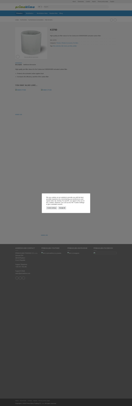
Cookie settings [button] (51, 208)
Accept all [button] (62, 208)
